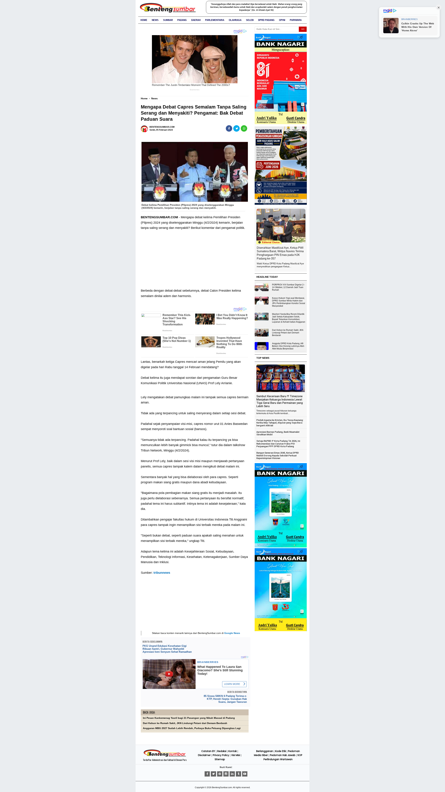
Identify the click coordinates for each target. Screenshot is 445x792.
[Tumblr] (238, 774)
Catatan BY (208, 751)
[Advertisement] (195, 256)
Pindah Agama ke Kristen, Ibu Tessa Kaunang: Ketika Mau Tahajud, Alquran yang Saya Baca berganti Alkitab (279, 423)
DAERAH (196, 20)
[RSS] (244, 774)
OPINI (282, 20)
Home (143, 20)
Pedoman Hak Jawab (282, 755)
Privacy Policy (221, 755)
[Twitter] (213, 774)
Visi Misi (235, 755)
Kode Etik (280, 751)
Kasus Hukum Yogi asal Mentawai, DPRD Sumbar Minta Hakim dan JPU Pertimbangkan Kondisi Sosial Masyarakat (288, 302)
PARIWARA (296, 20)
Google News (232, 633)
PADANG (182, 20)
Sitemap (220, 759)
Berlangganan (264, 751)
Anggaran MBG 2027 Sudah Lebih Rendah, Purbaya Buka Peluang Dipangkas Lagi (192, 728)
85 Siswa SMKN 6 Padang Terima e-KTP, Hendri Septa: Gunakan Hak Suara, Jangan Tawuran (225, 698)
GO (302, 29)
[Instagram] (226, 774)
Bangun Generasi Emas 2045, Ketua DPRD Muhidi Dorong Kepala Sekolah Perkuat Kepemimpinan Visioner (277, 455)
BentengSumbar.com (222, 787)
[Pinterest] (219, 774)
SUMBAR (168, 20)
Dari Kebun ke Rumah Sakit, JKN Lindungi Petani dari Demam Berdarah (185, 723)
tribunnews (161, 572)
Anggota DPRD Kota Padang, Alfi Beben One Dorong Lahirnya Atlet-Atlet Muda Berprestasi (288, 346)
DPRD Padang (266, 20)
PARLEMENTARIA (214, 20)
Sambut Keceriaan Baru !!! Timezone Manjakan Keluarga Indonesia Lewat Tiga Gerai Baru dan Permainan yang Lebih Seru (279, 401)
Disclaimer (204, 755)
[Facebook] (207, 774)
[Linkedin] (232, 774)
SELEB (250, 20)
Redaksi (221, 751)
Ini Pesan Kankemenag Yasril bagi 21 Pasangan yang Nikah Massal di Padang (189, 718)
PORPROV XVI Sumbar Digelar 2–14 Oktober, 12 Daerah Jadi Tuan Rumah (288, 287)
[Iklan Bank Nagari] (281, 547)
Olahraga (235, 20)
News (155, 20)
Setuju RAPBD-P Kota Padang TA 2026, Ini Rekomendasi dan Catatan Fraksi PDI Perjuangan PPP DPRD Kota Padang (278, 444)
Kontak (232, 751)
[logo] (164, 756)
